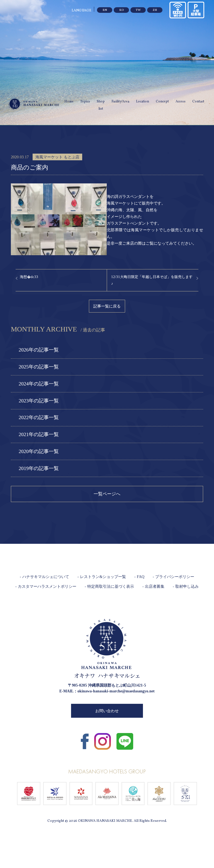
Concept (162, 101)
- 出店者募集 (153, 586)
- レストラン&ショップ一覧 (101, 577)
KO (121, 10)
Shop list (101, 105)
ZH (155, 10)
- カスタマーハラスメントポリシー (45, 586)
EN (105, 10)
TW (138, 10)
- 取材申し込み (186, 586)
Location (142, 101)
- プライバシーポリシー (173, 577)
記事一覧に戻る (107, 306)
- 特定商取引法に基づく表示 (109, 586)
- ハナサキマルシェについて (44, 577)
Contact (198, 101)
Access (181, 101)
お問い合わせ (107, 711)
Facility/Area (120, 101)
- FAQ (139, 577)
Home (69, 101)
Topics (85, 101)
